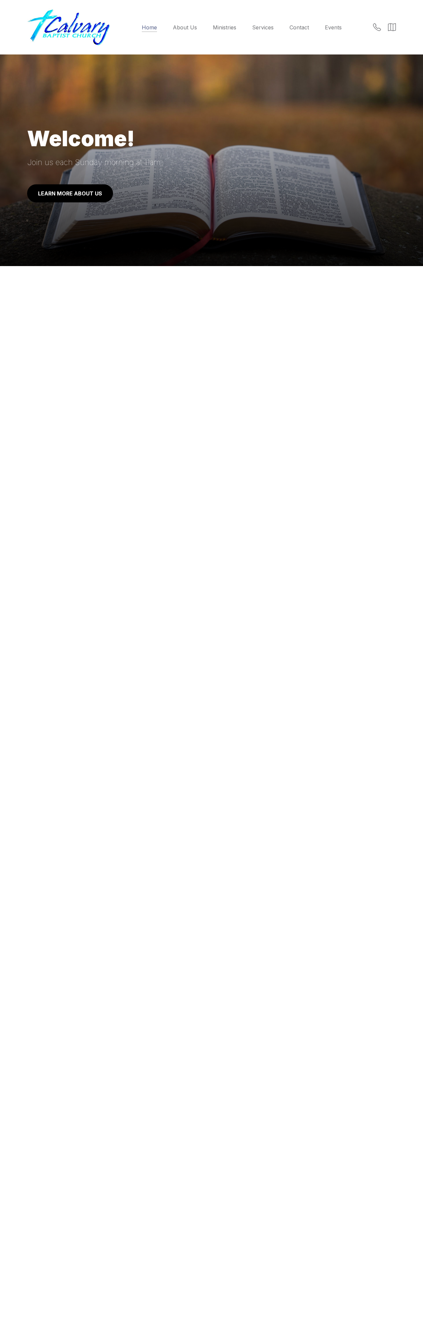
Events (333, 27)
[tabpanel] (211, 147)
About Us (185, 27)
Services (263, 27)
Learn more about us (70, 193)
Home (149, 27)
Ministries (224, 27)
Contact (299, 27)
